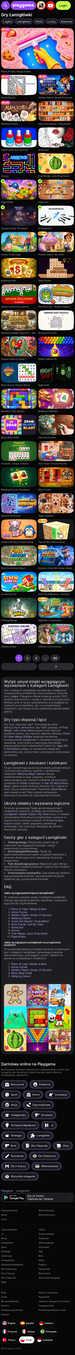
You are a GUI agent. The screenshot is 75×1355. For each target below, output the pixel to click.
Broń (41, 1255)
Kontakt (5, 1314)
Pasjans (43, 1264)
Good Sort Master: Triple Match (30, 921)
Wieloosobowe (46, 1242)
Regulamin (44, 1297)
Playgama (7, 1190)
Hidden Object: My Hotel (34, 814)
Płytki (23, 783)
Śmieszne (44, 1238)
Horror (42, 1229)
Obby (4, 1282)
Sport (4, 1247)
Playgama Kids (46, 1305)
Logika (14, 696)
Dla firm (5, 1305)
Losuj (4, 1219)
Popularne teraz (9, 1210)
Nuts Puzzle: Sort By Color (27, 924)
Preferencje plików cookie (52, 1310)
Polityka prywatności (12, 1310)
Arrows (15, 930)
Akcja (4, 1238)
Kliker (42, 1260)
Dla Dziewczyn (9, 1269)
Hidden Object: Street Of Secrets (31, 915)
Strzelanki (44, 1247)
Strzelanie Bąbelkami (12, 1264)
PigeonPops (18, 936)
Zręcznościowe (9, 1229)
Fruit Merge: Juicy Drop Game (29, 933)
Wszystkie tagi (46, 1210)
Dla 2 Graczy (8, 1273)
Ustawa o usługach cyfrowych (54, 1301)
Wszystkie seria (47, 1214)
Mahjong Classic (21, 918)
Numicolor (17, 927)
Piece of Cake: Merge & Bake (29, 909)
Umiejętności (8, 1260)
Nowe (4, 1214)
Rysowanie (44, 1269)
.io (2, 1234)
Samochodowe (46, 1234)
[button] (37, 1197)
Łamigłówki (10, 814)
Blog (3, 1292)
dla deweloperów (10, 1301)
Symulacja (6, 1255)
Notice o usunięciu (48, 1292)
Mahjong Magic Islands (31, 773)
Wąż (41, 1251)
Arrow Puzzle (19, 912)
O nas (4, 1297)
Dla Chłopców (8, 1277)
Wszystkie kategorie (49, 1277)
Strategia (6, 1251)
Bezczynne (44, 1273)
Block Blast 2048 (21, 973)
